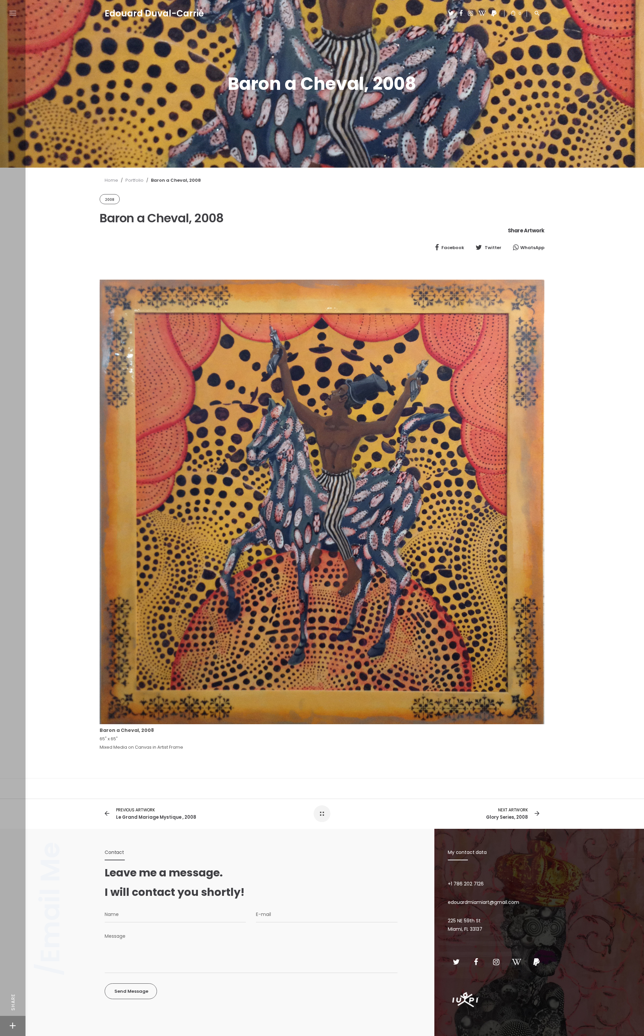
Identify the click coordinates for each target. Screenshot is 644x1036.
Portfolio (134, 180)
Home (111, 180)
